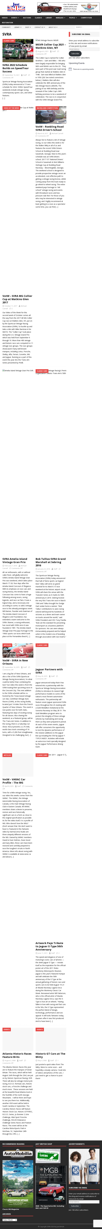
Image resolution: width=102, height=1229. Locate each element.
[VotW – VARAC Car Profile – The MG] (17, 765)
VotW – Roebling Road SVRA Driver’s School (50, 128)
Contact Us (39, 27)
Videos (4, 18)
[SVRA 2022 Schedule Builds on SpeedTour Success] (17, 50)
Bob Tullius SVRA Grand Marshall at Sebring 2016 (51, 562)
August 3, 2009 (10, 1060)
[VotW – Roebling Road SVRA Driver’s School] (51, 115)
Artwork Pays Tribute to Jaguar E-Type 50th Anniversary (49, 946)
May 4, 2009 (42, 1060)
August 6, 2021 (43, 51)
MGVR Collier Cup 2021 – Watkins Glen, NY (51, 46)
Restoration (7, 23)
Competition (86, 18)
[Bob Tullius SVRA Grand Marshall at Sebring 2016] (51, 462)
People (72, 18)
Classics (38, 18)
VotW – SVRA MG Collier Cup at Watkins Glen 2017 (17, 299)
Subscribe (75, 53)
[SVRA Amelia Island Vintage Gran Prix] (17, 462)
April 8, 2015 (9, 786)
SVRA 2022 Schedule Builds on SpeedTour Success (15, 68)
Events (14, 18)
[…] (3, 98)
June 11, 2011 (43, 953)
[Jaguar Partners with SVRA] (51, 655)
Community (6, 27)
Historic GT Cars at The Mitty (50, 1055)
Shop (27, 27)
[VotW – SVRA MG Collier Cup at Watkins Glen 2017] (17, 199)
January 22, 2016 (44, 569)
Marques (59, 18)
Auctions (27, 18)
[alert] (84, 69)
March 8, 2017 (43, 133)
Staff (25, 75)
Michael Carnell (57, 133)
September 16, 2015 (12, 667)
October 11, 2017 (11, 306)
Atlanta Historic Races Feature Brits (16, 1055)
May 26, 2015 (42, 676)
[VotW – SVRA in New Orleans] (17, 650)
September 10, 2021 (12, 75)
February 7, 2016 (11, 566)
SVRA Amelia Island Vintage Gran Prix (14, 560)
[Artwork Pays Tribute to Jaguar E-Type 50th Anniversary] (51, 846)
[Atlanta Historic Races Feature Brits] (17, 1039)
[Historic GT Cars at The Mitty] (51, 1039)
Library (49, 18)
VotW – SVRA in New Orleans (15, 662)
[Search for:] (87, 27)
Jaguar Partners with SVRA (49, 671)
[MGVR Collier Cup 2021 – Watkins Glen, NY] (51, 40)
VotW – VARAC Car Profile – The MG (13, 781)
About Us (52, 27)
